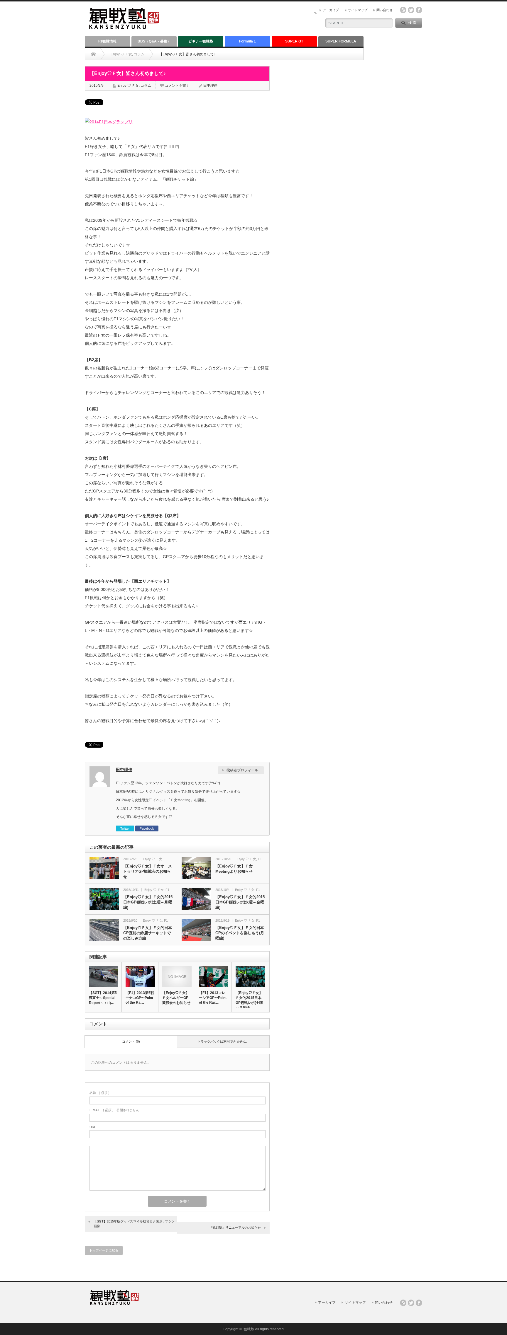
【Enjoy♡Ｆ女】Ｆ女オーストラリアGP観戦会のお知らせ (147, 871)
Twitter (125, 828)
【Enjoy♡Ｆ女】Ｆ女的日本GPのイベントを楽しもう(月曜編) (239, 932)
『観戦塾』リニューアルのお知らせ (235, 1227)
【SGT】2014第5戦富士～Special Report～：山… (103, 998)
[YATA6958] (109, 122)
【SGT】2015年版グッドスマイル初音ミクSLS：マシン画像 (134, 1223)
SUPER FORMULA (340, 41)
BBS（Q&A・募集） (154, 41)
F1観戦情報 (107, 41)
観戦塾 (249, 1329)
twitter (411, 10)
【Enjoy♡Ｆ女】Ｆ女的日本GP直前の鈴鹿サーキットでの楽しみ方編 (147, 932)
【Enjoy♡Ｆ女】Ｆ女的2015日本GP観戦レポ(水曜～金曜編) (240, 902)
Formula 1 (247, 41)
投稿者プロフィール (242, 770)
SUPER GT (294, 41)
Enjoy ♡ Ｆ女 (121, 54)
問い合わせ (384, 10)
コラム (139, 54)
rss (403, 10)
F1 (260, 859)
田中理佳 (210, 85)
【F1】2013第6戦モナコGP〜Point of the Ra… (140, 998)
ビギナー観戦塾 (200, 41)
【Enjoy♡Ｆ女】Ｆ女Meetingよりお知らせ (234, 869)
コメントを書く (177, 85)
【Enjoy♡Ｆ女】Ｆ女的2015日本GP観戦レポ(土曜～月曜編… (249, 1000)
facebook (419, 10)
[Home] (93, 54)
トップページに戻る (103, 1250)
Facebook (147, 828)
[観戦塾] (124, 26)
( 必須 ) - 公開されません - (115, 1110)
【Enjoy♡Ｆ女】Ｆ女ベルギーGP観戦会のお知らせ (176, 998)
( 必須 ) (99, 1092)
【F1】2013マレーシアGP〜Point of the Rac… (213, 998)
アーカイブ (331, 10)
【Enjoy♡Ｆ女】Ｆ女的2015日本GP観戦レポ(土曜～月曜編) (148, 902)
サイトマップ (357, 10)
